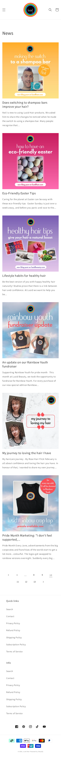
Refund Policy (13, 630)
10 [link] (51, 575)
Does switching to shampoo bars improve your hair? (24, 105)
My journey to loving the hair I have (26, 453)
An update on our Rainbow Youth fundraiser (25, 364)
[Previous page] (8, 575)
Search (9, 609)
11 (18, 581)
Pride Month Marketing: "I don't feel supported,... (27, 537)
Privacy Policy (13, 623)
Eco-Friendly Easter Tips (19, 193)
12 (26, 581)
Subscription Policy (16, 644)
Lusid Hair (26, 751)
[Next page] (43, 581)
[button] (3, 9)
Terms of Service (14, 651)
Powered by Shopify (36, 751)
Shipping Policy (14, 637)
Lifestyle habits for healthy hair (24, 276)
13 (35, 581)
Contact (10, 616)
